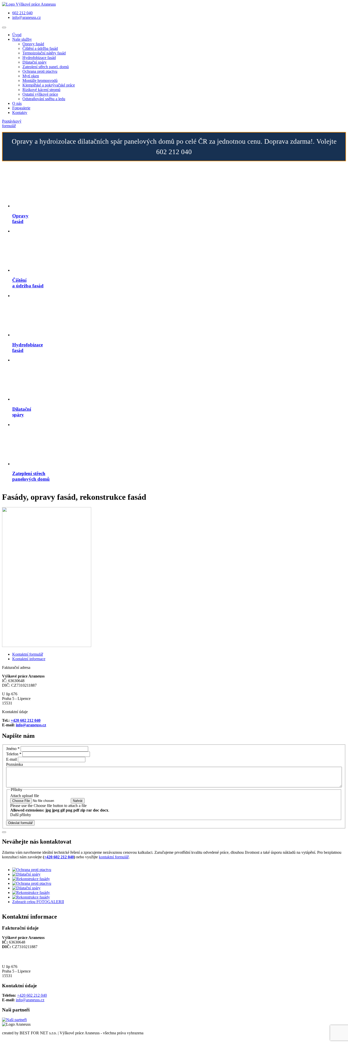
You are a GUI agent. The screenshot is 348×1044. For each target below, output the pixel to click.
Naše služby (22, 39)
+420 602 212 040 (26, 720)
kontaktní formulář (114, 857)
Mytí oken (30, 76)
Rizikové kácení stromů (41, 89)
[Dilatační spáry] (26, 874)
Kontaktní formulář (27, 654)
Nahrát (78, 801)
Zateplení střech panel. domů (45, 67)
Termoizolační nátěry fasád (44, 53)
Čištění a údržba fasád (40, 48)
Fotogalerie (21, 108)
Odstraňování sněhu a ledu (43, 99)
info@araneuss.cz (26, 17)
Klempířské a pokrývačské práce (48, 85)
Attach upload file (24, 795)
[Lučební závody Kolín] (14, 1020)
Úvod (16, 35)
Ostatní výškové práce (40, 94)
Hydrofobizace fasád (39, 57)
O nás (17, 103)
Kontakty (19, 112)
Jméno (13, 748)
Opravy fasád (33, 44)
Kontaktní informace (28, 659)
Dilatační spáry (34, 62)
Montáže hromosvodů (40, 80)
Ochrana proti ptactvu (39, 71)
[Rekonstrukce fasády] (31, 879)
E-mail (11, 759)
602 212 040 (22, 13)
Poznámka (14, 764)
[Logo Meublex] (29, 4)
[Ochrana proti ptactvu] (31, 869)
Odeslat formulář (20, 823)
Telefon (13, 754)
